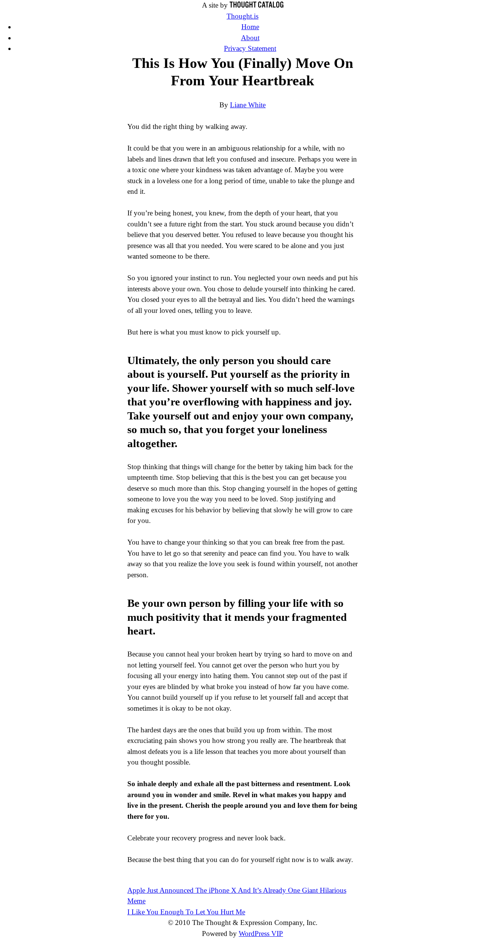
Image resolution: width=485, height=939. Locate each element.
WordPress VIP (261, 933)
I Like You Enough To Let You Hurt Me (186, 912)
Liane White (248, 105)
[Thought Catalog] (256, 5)
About (250, 38)
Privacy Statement (250, 48)
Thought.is (242, 16)
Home (250, 27)
